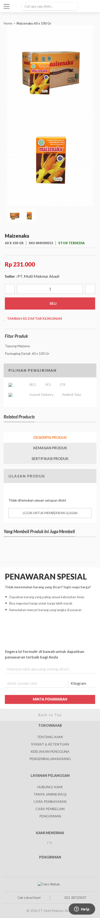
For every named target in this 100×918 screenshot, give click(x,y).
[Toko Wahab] (49, 884)
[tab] (50, 437)
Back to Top (50, 715)
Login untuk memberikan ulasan (50, 513)
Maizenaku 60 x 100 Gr (34, 23)
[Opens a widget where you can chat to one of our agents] (81, 909)
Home (8, 23)
